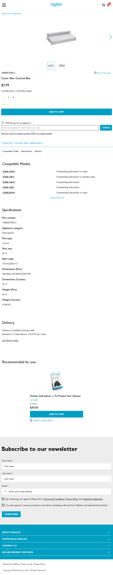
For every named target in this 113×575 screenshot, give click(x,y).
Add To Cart (56, 112)
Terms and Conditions (54, 499)
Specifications (26, 151)
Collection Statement (93, 499)
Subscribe (11, 514)
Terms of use (26, 564)
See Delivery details (10, 340)
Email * (5, 485)
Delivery (38, 151)
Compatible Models (10, 151)
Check (106, 127)
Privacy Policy (72, 499)
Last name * (7, 473)
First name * (7, 460)
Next (109, 37)
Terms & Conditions (11, 564)
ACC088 (33, 400)
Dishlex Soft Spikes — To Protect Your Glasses (55, 395)
